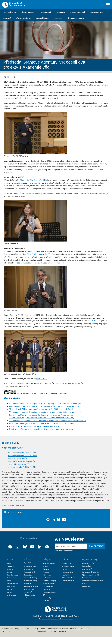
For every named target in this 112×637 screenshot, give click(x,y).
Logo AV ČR (66, 575)
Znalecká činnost (42, 18)
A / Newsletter (69, 539)
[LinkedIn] (40, 547)
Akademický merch (49, 598)
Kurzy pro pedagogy (49, 580)
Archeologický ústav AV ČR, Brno (22, 453)
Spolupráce (61, 12)
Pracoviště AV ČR (88, 563)
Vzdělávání (7, 18)
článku (75, 193)
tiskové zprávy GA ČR (74, 383)
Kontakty (46, 601)
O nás (10, 559)
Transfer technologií (77, 12)
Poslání (9, 563)
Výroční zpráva (12, 583)
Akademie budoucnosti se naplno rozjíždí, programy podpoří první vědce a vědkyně (45, 403)
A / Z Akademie (12, 595)
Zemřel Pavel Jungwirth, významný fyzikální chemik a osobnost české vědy (41, 418)
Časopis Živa (86, 566)
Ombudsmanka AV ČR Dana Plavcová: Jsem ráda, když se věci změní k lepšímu (44, 406)
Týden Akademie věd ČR (90, 575)
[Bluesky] (25, 547)
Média (65, 559)
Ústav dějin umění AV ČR (18, 464)
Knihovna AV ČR (87, 569)
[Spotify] (47, 547)
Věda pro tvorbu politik (75, 18)
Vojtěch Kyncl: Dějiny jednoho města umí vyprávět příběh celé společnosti (41, 409)
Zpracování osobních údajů (45, 631)
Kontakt (9, 592)
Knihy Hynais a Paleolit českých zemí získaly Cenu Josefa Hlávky (37, 426)
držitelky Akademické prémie (47, 193)
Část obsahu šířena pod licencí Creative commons (56, 619)
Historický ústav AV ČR (17, 458)
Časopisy (46, 569)
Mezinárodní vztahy (97, 12)
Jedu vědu (46, 589)
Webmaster (62, 631)
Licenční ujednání (54, 628)
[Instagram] (17, 547)
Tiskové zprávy (67, 563)
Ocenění (10, 569)
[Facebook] (10, 547)
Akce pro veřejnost (49, 563)
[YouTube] (32, 547)
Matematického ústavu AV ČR (33, 180)
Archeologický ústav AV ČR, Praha (22, 456)
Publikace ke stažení (68, 578)
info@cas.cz (75, 616)
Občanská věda (48, 586)
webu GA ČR (41, 379)
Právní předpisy (12, 575)
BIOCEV (94, 321)
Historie (9, 572)
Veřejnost (47, 559)
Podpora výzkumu (9, 12)
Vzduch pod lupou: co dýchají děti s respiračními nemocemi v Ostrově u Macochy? (45, 412)
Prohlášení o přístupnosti (80, 628)
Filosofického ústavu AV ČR (38, 254)
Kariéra (9, 589)
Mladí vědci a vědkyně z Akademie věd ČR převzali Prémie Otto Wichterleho (42, 423)
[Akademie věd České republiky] (56, 612)
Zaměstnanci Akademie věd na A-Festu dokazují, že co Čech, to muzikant (41, 429)
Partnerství (58, 18)
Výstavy (45, 566)
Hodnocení (11, 586)
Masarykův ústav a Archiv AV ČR (22, 461)
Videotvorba (47, 575)
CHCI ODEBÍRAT (96, 546)
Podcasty (46, 572)
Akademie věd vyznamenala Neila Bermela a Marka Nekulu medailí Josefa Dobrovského (47, 420)
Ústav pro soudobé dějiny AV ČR (22, 467)
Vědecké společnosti (23, 18)
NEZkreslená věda (49, 578)
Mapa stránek (40, 628)
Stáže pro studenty (49, 583)
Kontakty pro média (68, 580)
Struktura (10, 566)
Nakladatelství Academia (90, 572)
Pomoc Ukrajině (45, 12)
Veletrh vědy (86, 586)
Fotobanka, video (67, 572)
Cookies (65, 628)
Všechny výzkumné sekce (13, 505)
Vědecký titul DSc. (27, 12)
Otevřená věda (87, 578)
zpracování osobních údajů (64, 550)
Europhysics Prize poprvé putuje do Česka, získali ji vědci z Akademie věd (41, 415)
